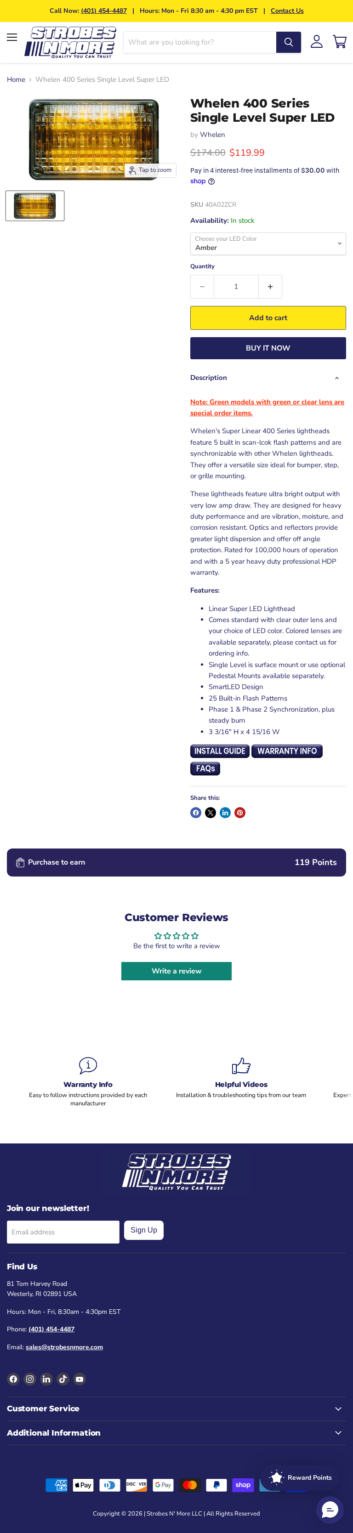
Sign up (144, 1230)
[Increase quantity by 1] (270, 287)
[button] (330, 1510)
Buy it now (268, 348)
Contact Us (287, 10)
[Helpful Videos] (241, 1078)
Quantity (202, 266)
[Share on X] (210, 812)
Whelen (212, 134)
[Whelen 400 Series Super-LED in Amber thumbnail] (35, 206)
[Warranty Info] (88, 1082)
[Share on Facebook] (195, 812)
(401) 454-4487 (104, 10)
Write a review (177, 971)
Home (16, 80)
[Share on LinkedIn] (225, 812)
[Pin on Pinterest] (239, 812)
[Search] (288, 42)
